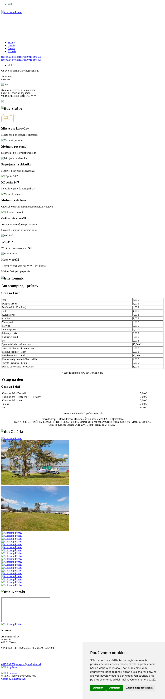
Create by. (13, 678)
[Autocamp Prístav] (11, 12)
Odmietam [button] (114, 687)
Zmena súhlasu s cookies (14, 658)
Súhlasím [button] (98, 687)
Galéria (11, 48)
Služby (11, 42)
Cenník (11, 45)
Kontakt (12, 51)
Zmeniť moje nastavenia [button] (139, 687)
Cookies (5, 653)
